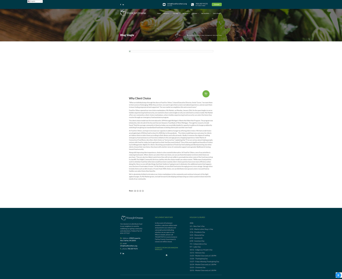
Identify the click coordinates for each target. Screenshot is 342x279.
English (32, 1)
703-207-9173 (133, 249)
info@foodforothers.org (128, 246)
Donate (216, 4)
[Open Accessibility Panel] (338, 275)
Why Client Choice (140, 98)
